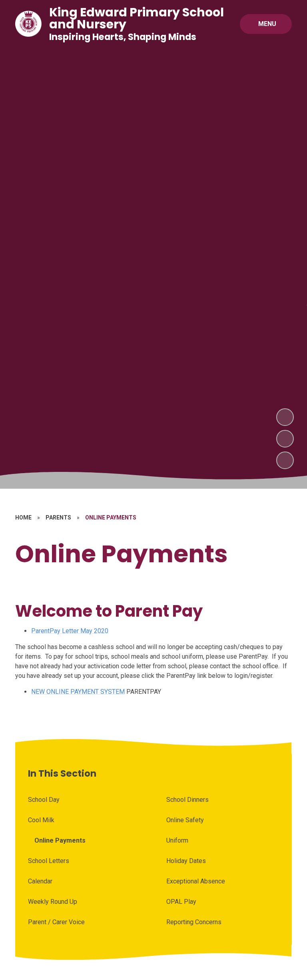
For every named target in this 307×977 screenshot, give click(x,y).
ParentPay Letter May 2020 (69, 631)
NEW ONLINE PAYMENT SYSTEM (78, 691)
